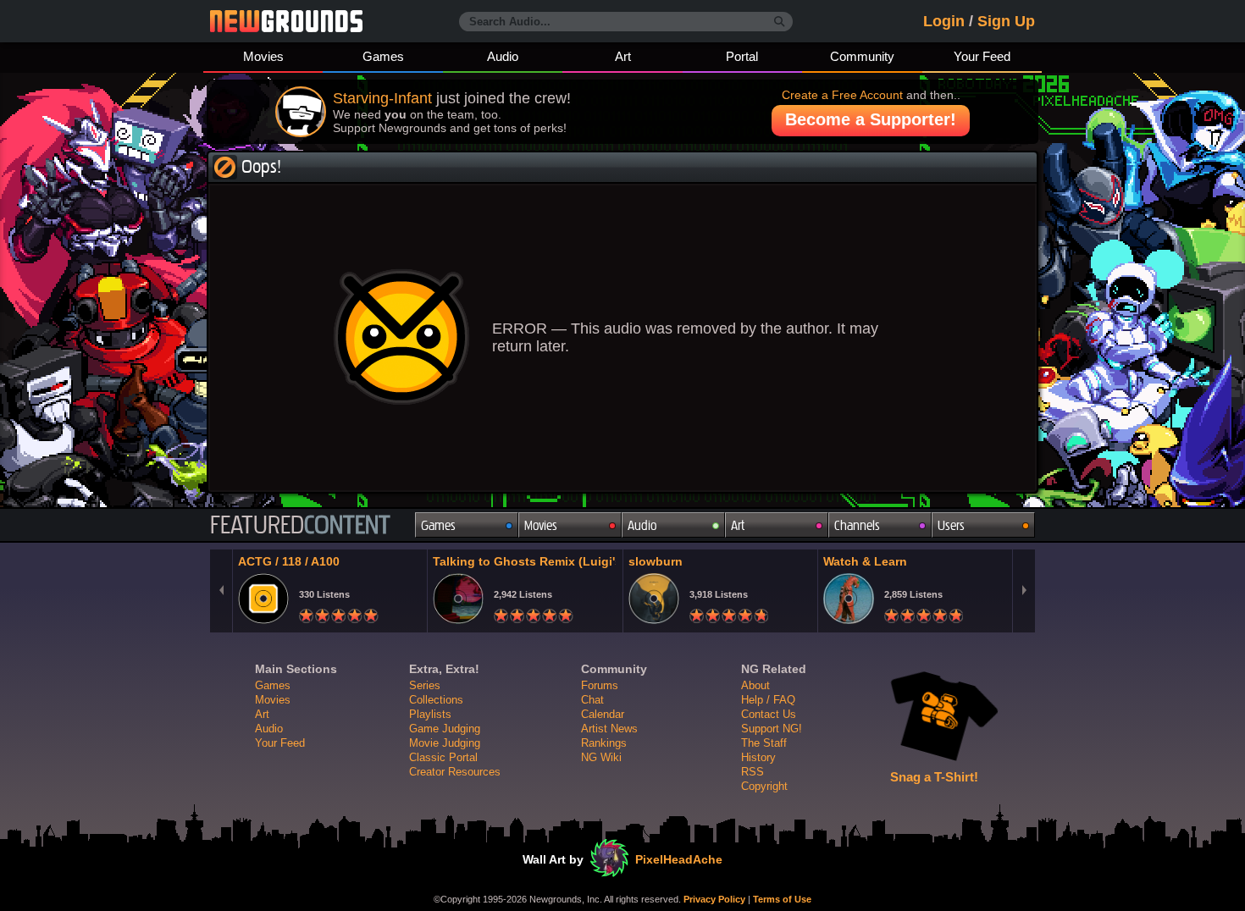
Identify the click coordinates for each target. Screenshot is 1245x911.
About (755, 685)
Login (944, 21)
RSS (752, 771)
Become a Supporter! (870, 119)
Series (424, 685)
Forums (599, 685)
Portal (742, 56)
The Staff (764, 743)
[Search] (779, 22)
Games (383, 56)
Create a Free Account (842, 95)
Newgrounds (286, 21)
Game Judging (444, 728)
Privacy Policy (714, 899)
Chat (592, 699)
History (758, 757)
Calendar (602, 714)
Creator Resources (455, 771)
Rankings (604, 743)
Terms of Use (782, 899)
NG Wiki (601, 757)
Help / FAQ (768, 699)
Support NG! (771, 728)
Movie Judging (444, 743)
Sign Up (1006, 21)
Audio (502, 56)
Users (951, 525)
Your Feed (982, 56)
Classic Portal (443, 757)
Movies (263, 56)
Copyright (764, 786)
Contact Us (768, 714)
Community (862, 56)
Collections (436, 699)
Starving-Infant (382, 98)
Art (623, 56)
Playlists (430, 714)
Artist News (609, 728)
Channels (857, 525)
